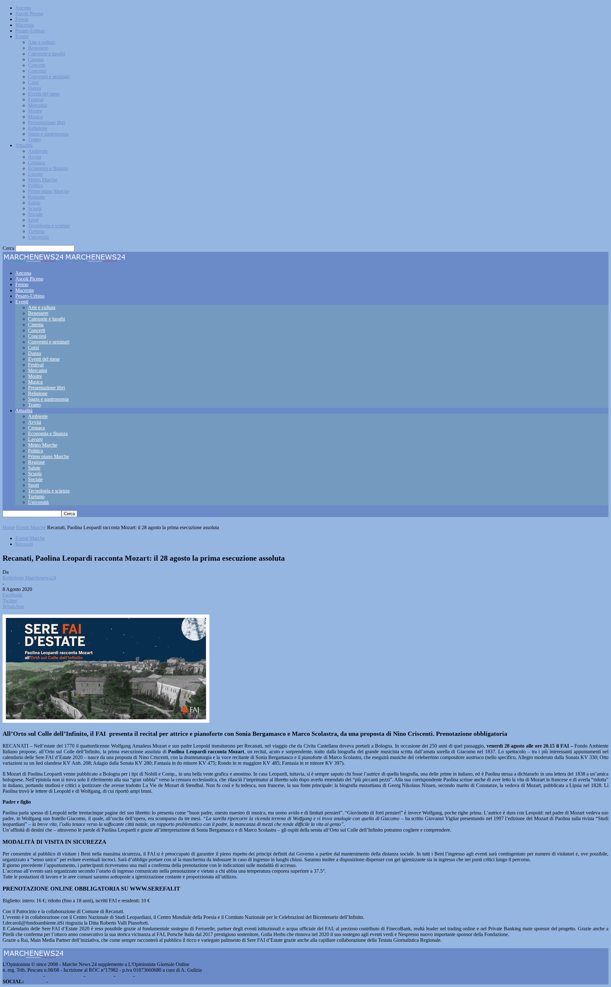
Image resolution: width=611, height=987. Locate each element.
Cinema (36, 59)
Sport (33, 220)
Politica (35, 185)
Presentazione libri (46, 122)
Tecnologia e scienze (49, 225)
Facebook (35, 981)
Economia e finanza (48, 168)
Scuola (35, 208)
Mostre (35, 111)
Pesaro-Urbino (30, 30)
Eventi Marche (31, 527)
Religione (37, 128)
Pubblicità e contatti (22, 975)
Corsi (33, 82)
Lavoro (35, 174)
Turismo (36, 231)
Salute (34, 202)
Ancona (23, 8)
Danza (34, 88)
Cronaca (36, 162)
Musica (35, 116)
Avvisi (34, 157)
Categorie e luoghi (46, 53)
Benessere (38, 48)
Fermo (21, 19)
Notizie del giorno (64, 975)
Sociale (35, 214)
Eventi (21, 36)
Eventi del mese (44, 93)
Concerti (36, 65)
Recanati (24, 544)
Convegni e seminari (48, 76)
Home (9, 527)
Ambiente (38, 151)
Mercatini (37, 105)
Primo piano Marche (48, 191)
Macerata (24, 25)
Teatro (34, 139)
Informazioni (99, 975)
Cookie (143, 975)
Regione (36, 197)
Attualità (23, 145)
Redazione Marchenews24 (29, 577)
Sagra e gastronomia (48, 134)
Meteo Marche (42, 179)
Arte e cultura (41, 42)
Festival (36, 99)
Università (38, 237)
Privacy (124, 975)
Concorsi (37, 71)
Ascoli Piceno (29, 13)
